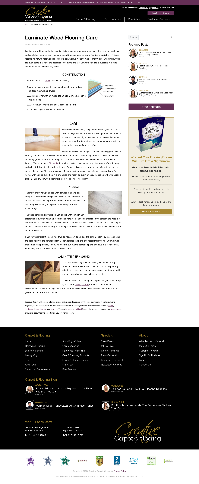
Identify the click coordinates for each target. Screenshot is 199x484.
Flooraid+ (53, 163)
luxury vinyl (38, 309)
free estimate (116, 309)
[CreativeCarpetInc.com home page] (137, 431)
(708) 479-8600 (36, 435)
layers (47, 80)
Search (133, 37)
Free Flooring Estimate (160, 13)
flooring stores (82, 284)
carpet (110, 306)
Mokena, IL (143, 8)
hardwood (29, 309)
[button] (87, 19)
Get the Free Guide (151, 211)
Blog (26, 24)
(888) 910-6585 (166, 8)
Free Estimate (151, 107)
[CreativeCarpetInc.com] (38, 12)
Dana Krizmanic (33, 44)
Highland (78, 309)
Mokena (68, 309)
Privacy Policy (120, 471)
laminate (54, 309)
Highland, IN (153, 8)
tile (45, 309)
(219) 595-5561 (73, 435)
